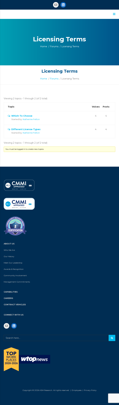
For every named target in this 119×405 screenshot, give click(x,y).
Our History (9, 256)
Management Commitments (17, 282)
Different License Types (25, 129)
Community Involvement (15, 275)
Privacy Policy (90, 390)
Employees (77, 390)
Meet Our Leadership (13, 263)
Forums (54, 46)
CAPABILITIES (11, 292)
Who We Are (9, 250)
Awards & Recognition (14, 269)
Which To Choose (21, 115)
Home (43, 46)
